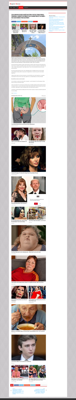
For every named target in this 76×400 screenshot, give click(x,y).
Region (14, 7)
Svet (17, 7)
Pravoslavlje (21, 7)
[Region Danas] (15, 3)
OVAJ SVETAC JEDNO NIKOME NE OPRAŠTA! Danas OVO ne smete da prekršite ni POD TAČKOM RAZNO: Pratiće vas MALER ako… (57, 27)
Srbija (11, 7)
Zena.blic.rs (15, 93)
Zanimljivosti (26, 7)
